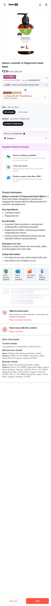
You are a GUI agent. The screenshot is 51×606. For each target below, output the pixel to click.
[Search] (39, 4)
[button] (25, 85)
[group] (25, 34)
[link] (13, 4)
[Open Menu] (4, 4)
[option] (9, 112)
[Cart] (46, 4)
